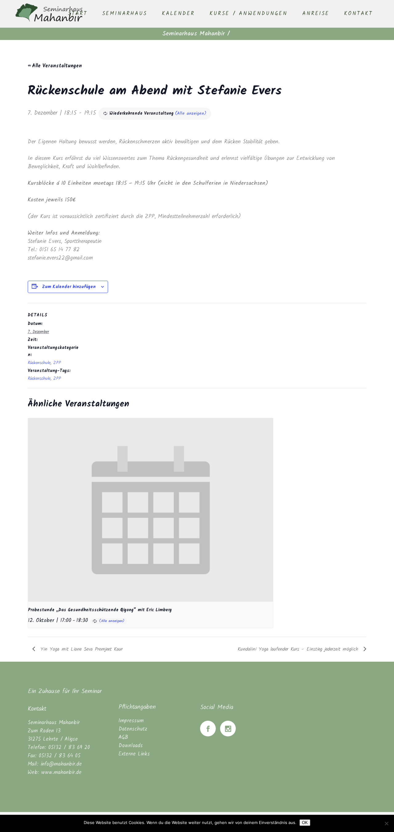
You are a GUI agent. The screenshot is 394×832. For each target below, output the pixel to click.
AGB (123, 737)
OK (305, 822)
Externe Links (134, 754)
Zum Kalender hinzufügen (69, 286)
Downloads (131, 746)
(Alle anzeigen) (190, 113)
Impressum (131, 721)
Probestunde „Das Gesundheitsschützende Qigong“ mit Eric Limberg (100, 610)
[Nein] (386, 823)
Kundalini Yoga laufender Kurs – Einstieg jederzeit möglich (299, 649)
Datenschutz (133, 729)
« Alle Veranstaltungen (55, 66)
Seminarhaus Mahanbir (193, 34)
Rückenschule (39, 362)
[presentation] (150, 510)
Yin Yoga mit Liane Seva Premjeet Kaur (80, 649)
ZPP (57, 362)
